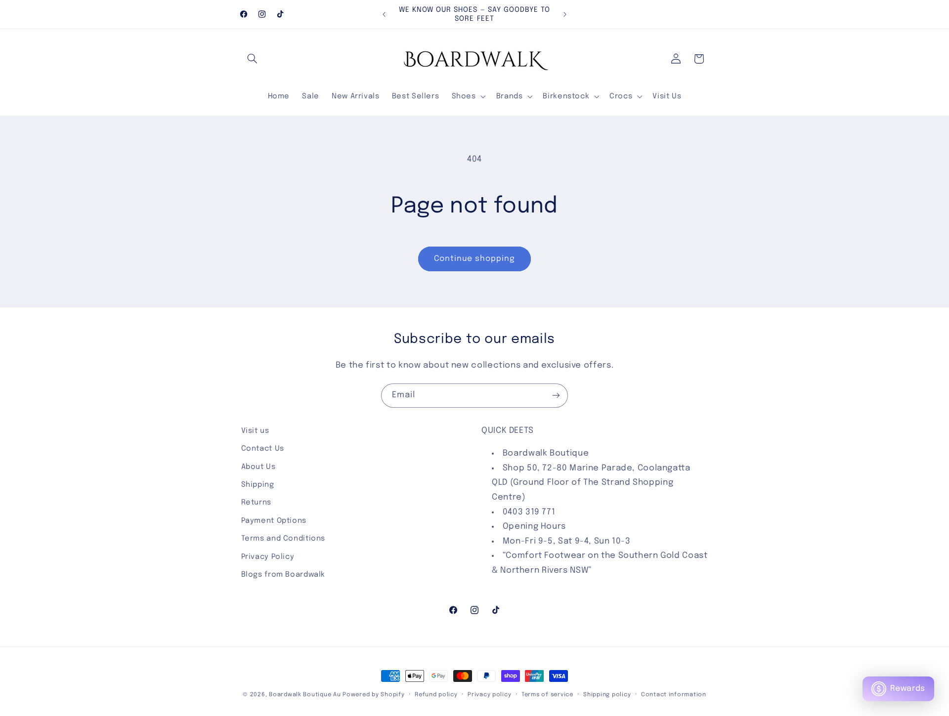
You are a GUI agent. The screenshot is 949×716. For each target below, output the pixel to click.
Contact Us (262, 448)
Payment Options (273, 520)
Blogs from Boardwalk (283, 574)
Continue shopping (475, 259)
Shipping (257, 484)
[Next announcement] (565, 14)
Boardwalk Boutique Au (305, 695)
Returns (256, 502)
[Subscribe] (556, 395)
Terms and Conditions (283, 538)
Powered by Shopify (373, 695)
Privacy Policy (268, 556)
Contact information (673, 695)
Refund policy (436, 695)
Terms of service (547, 695)
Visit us (255, 430)
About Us (258, 466)
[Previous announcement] (384, 14)
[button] (252, 58)
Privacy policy (489, 695)
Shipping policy (607, 695)
